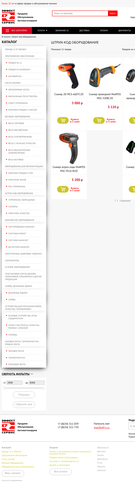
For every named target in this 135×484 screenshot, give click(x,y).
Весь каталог (13, 473)
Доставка (84, 30)
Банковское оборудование (19, 220)
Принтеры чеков (17, 179)
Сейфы (11, 299)
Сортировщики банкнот (21, 226)
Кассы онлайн (13, 82)
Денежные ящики (17, 292)
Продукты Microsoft (19, 69)
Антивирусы (15, 76)
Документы (124, 30)
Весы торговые (16, 123)
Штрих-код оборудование (19, 193)
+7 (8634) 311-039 (68, 424)
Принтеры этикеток (19, 213)
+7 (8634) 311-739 (68, 427)
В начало (6, 36)
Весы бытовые (16, 159)
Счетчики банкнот (18, 240)
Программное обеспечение (19, 56)
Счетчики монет (17, 233)
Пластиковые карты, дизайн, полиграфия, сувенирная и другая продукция (23, 276)
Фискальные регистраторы (22, 96)
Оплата (104, 30)
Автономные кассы (18, 89)
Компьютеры (12, 260)
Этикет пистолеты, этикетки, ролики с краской (24, 326)
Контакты (101, 470)
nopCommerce (16, 480)
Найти (113, 13)
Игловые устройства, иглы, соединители (22, 317)
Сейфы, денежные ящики (18, 286)
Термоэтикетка (16, 357)
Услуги (41, 30)
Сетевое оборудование (17, 267)
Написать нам (102, 425)
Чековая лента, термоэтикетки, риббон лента (22, 343)
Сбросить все (24, 404)
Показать (24, 394)
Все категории (19, 30)
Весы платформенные (20, 136)
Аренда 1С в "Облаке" (16, 49)
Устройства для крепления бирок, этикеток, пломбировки (23, 308)
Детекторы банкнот (19, 247)
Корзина (101, 466)
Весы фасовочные (18, 130)
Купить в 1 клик (75, 120)
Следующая (125, 200)
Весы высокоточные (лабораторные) (19, 151)
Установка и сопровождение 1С (64, 461)
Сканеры (13, 206)
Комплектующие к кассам (22, 109)
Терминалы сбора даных (21, 199)
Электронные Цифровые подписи (23, 253)
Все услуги (60, 471)
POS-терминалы (16, 186)
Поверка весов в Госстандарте (64, 457)
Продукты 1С (15, 62)
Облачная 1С (62, 30)
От (4, 383)
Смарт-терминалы (18, 103)
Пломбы (12, 334)
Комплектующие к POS (20, 173)
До (27, 383)
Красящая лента (17, 364)
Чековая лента (16, 351)
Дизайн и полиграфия (60, 465)
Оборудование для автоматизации (24, 166)
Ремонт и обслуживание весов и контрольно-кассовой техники (71, 452)
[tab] (24, 374)
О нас (100, 462)
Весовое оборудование (17, 116)
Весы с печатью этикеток (22, 143)
